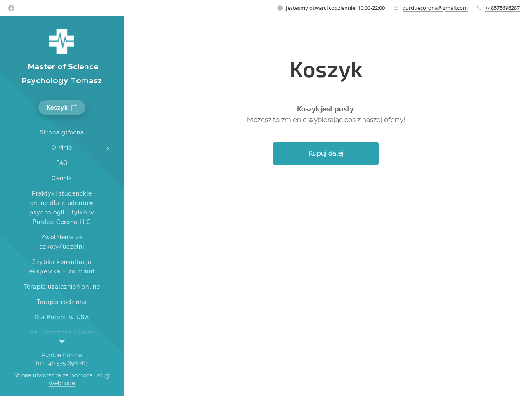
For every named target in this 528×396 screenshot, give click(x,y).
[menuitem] (61, 132)
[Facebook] (11, 8)
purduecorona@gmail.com (435, 8)
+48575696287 (502, 8)
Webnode (62, 383)
